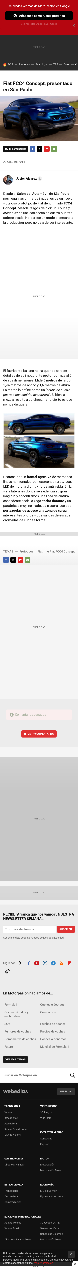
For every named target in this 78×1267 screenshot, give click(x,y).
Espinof (44, 1144)
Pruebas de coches (53, 1024)
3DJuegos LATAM (50, 1222)
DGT (10, 64)
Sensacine (46, 1138)
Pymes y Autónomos (51, 1196)
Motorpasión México (51, 1239)
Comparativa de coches (20, 1039)
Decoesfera (11, 1196)
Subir (63, 1091)
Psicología (41, 64)
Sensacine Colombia (51, 1233)
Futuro (8, 1047)
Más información (43, 1262)
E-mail (54, 149)
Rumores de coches (17, 1031)
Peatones (24, 64)
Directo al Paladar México (18, 1239)
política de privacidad (52, 937)
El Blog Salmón (48, 1190)
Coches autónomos (53, 1039)
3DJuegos (46, 1112)
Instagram (45, 962)
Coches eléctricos (52, 1004)
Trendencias (11, 1190)
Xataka (8, 1112)
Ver (41, 733)
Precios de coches (52, 1031)
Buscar (72, 1075)
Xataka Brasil (11, 1228)
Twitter (39, 149)
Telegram (53, 962)
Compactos (48, 1012)
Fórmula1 (10, 1004)
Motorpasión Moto (50, 1170)
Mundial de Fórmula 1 (54, 1047)
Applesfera (10, 1123)
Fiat (40, 551)
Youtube (37, 962)
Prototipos (26, 551)
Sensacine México (50, 1228)
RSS (61, 962)
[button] (28, 178)
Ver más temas (15, 1059)
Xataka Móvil (11, 1117)
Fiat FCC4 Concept (62, 551)
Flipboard (47, 149)
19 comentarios (17, 148)
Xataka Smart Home (15, 1129)
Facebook (32, 149)
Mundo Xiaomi (12, 1134)
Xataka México (12, 1222)
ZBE (55, 64)
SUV (7, 1024)
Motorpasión (47, 1164)
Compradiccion (12, 1202)
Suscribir (66, 929)
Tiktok (7, 970)
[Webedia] (15, 1094)
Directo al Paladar (14, 1164)
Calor (66, 64)
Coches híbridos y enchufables (16, 1014)
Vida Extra (45, 1117)
